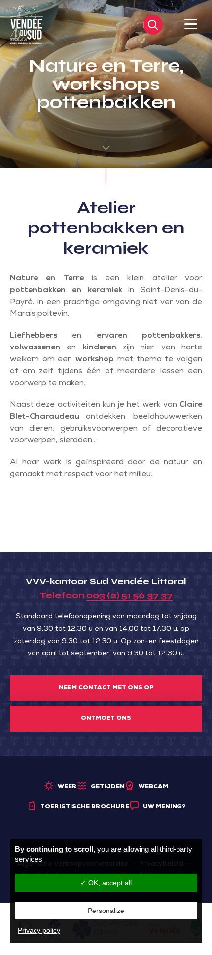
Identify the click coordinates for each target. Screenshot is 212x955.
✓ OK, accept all (106, 883)
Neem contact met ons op (106, 688)
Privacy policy (39, 930)
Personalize (106, 910)
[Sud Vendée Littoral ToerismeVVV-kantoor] (26, 25)
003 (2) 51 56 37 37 (129, 595)
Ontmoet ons (106, 719)
